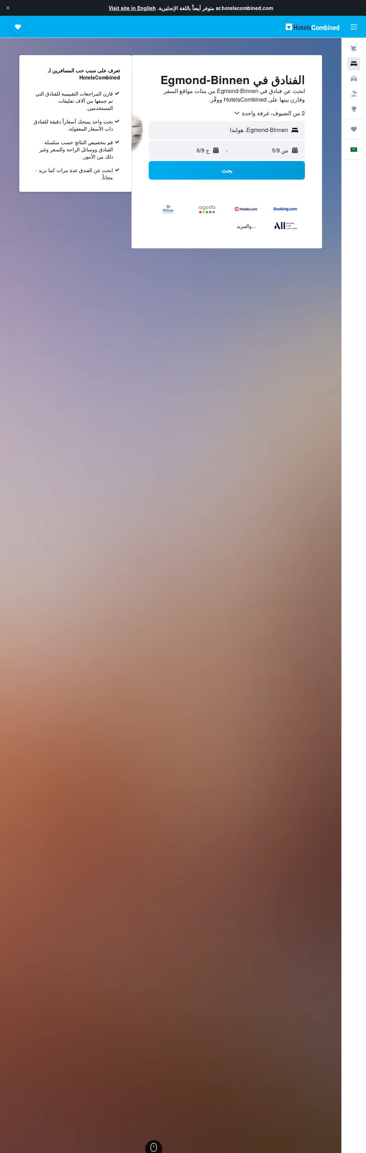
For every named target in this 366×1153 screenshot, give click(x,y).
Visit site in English (132, 7)
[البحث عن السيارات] (354, 79)
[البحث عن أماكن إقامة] (354, 64)
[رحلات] (354, 129)
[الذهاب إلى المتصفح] (354, 109)
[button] (8, 8)
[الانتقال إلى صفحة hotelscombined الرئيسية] (312, 26)
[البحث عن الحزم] (354, 94)
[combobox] (269, 113)
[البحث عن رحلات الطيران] (354, 49)
